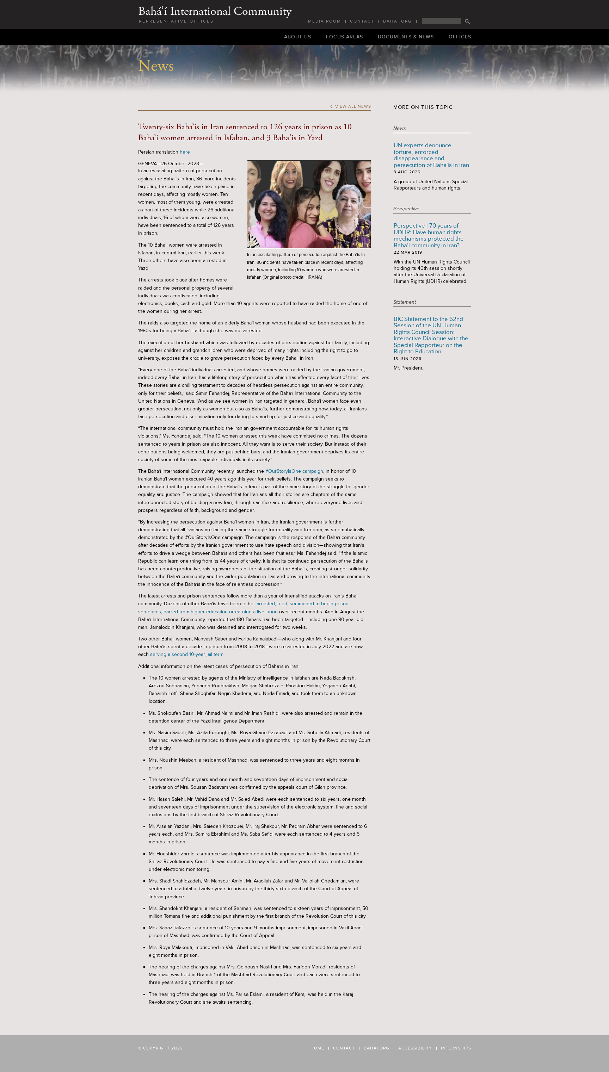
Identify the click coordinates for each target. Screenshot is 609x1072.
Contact (362, 21)
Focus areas (344, 37)
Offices (460, 37)
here (185, 152)
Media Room (324, 21)
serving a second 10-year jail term (186, 654)
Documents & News (406, 37)
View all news (350, 107)
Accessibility (415, 1048)
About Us (297, 37)
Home (317, 1048)
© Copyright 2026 (160, 1048)
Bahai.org (397, 21)
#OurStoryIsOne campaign (293, 471)
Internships (456, 1048)
